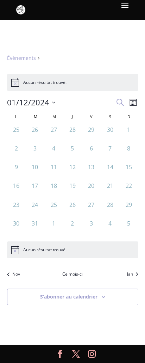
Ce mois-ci (72, 274)
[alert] (72, 249)
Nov (16, 274)
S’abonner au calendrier (68, 296)
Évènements (21, 58)
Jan (130, 274)
